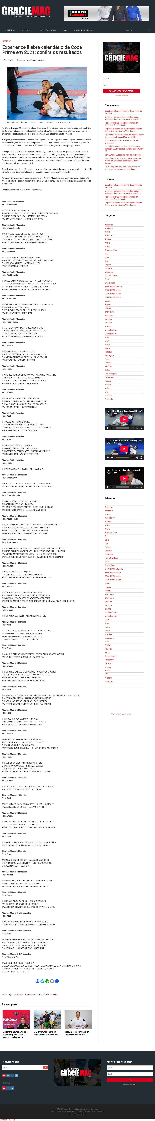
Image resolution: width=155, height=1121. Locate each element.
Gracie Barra (110, 283)
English (108, 265)
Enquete (108, 268)
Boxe (107, 257)
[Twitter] (16, 1075)
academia (109, 228)
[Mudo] (137, 428)
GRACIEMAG (43, 994)
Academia (109, 225)
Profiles (108, 363)
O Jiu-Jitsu (27, 30)
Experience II (30, 994)
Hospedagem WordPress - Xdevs (77, 1114)
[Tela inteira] (141, 428)
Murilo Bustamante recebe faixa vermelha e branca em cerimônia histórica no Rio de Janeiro (123, 160)
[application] (124, 419)
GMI (65, 30)
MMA (107, 337)
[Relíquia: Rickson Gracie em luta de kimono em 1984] (78, 1019)
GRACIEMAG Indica (113, 290)
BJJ (106, 254)
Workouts (109, 399)
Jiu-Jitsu (54, 994)
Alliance (108, 239)
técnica (108, 384)
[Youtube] (4, 1075)
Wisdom (108, 395)
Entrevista (109, 272)
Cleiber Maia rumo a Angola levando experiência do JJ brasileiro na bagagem (15, 1034)
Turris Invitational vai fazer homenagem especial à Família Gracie (121, 124)
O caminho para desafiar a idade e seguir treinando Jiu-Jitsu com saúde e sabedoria (123, 118)
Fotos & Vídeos (111, 275)
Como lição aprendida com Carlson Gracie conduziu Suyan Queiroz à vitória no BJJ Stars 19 (124, 148)
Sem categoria (111, 374)
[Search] (149, 30)
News (107, 344)
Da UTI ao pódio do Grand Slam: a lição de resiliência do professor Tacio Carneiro (122, 168)
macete (108, 326)
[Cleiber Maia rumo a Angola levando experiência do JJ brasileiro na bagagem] (16, 1019)
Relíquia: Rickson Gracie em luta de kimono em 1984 (77, 1033)
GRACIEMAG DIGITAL (83, 30)
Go (46, 1067)
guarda (107, 301)
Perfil (107, 359)
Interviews (109, 312)
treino (107, 388)
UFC (106, 392)
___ (106, 221)
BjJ (10, 994)
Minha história (111, 330)
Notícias (9, 30)
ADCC (107, 232)
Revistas (108, 366)
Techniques (109, 377)
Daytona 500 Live (7, 1120)
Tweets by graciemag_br (121, 714)
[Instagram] (8, 1075)
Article (107, 243)
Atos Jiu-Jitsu (111, 250)
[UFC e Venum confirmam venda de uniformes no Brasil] (47, 1019)
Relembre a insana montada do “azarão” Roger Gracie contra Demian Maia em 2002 (124, 136)
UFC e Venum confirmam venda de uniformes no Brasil (47, 1033)
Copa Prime (18, 994)
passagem (109, 355)
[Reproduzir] (108, 428)
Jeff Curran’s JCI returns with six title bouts (123, 155)
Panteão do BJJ (48, 30)
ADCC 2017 (110, 235)
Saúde (107, 370)
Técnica (108, 381)
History (108, 305)
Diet (106, 261)
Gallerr (107, 279)
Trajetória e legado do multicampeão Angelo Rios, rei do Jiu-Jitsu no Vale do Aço (123, 130)
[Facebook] (12, 1075)
